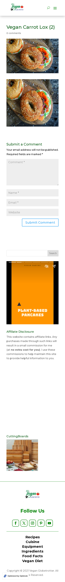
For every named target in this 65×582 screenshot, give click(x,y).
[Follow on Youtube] (49, 523)
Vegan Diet (32, 561)
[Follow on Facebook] (15, 523)
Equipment (32, 546)
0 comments (13, 33)
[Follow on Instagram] (32, 523)
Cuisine (32, 542)
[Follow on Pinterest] (41, 523)
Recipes (32, 537)
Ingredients (32, 551)
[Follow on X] (24, 523)
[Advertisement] (32, 397)
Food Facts (32, 556)
